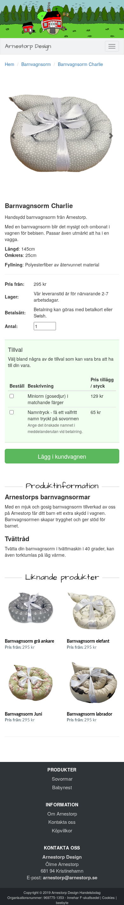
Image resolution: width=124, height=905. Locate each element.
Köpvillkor (62, 830)
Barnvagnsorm (36, 64)
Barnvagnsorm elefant (88, 641)
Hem (9, 64)
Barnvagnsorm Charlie (80, 64)
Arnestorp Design (28, 46)
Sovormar (62, 778)
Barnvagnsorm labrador (89, 714)
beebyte (62, 902)
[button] (13, 132)
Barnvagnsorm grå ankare (29, 641)
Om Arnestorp (62, 813)
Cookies (108, 897)
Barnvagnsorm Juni (23, 714)
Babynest (62, 787)
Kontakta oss (62, 821)
